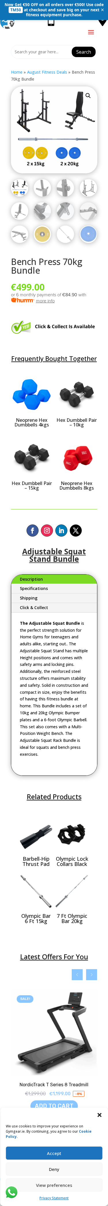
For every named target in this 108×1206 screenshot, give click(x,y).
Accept (54, 1153)
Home (16, 72)
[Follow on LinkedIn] (61, 530)
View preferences (54, 1185)
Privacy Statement (54, 1198)
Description (31, 579)
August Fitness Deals (47, 72)
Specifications (34, 588)
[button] (99, 1115)
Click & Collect (34, 607)
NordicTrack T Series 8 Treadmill (54, 1084)
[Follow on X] (76, 530)
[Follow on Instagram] (47, 530)
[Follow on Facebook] (32, 530)
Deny (54, 1169)
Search (83, 52)
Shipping (28, 598)
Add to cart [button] (54, 1106)
